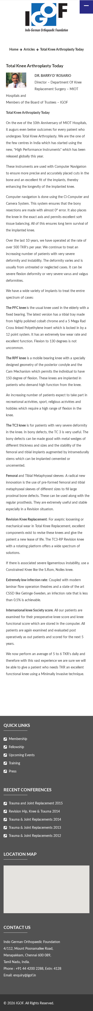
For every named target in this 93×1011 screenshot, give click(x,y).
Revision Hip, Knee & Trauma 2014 (34, 811)
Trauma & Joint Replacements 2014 (35, 819)
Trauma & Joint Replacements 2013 (35, 827)
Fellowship (16, 747)
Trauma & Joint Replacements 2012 (35, 836)
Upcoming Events (22, 755)
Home (13, 49)
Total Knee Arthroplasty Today (34, 66)
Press (12, 771)
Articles (29, 49)
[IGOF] (46, 18)
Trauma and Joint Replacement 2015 (36, 803)
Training (14, 763)
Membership (18, 739)
